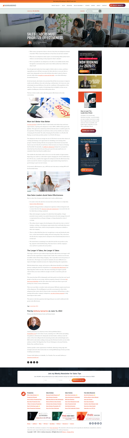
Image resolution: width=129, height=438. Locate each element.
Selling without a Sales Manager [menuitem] (91, 397)
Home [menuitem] (28, 423)
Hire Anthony (87, 170)
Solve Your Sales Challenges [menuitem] (52, 408)
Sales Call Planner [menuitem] (88, 399)
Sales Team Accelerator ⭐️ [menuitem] (71, 395)
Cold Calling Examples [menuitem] (70, 406)
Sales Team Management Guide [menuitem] (72, 401)
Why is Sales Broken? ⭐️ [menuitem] (33, 395)
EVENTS (87, 5)
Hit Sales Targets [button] (116, 5)
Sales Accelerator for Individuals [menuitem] (72, 397)
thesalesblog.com (31, 333)
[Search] (100, 11)
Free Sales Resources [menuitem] (89, 393)
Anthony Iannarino (42, 42)
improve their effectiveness (36, 204)
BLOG (63, 5)
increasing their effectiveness (59, 267)
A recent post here (31, 124)
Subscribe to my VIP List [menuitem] (89, 408)
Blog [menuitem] (40, 423)
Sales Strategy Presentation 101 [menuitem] (53, 406)
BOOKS (93, 5)
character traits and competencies (50, 209)
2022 (37, 306)
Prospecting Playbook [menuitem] (32, 397)
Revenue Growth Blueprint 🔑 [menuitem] (53, 395)
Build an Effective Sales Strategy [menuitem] (53, 401)
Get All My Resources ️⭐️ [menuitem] (89, 395)
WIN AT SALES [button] (55, 5)
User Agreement (54, 427)
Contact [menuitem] (72, 423)
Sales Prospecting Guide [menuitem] (70, 404)
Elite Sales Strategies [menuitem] (89, 401)
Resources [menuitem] (65, 423)
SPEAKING (69, 5)
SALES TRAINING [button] (78, 5)
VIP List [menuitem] (45, 423)
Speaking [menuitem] (52, 423)
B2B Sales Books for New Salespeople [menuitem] (54, 399)
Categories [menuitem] (82, 11)
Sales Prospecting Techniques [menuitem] (33, 408)
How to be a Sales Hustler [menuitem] (90, 406)
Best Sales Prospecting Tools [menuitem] (33, 401)
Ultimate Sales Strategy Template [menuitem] (53, 404)
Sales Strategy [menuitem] (50, 393)
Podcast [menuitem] (59, 423)
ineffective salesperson (48, 147)
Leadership (32, 306)
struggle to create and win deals (46, 75)
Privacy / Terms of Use (68, 432)
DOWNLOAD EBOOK (88, 131)
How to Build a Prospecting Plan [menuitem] (34, 399)
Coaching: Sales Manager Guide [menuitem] (91, 404)
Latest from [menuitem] (33, 11)
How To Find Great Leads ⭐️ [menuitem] (33, 406)
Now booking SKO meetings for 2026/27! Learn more (64, 1)
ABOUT (98, 5)
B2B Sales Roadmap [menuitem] (69, 399)
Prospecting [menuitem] (30, 393)
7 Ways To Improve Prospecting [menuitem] (34, 404)
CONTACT (104, 5)
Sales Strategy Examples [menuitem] (51, 397)
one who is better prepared (57, 293)
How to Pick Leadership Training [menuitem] (72, 408)
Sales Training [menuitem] (68, 393)
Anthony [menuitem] (34, 423)
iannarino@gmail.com (32, 357)
